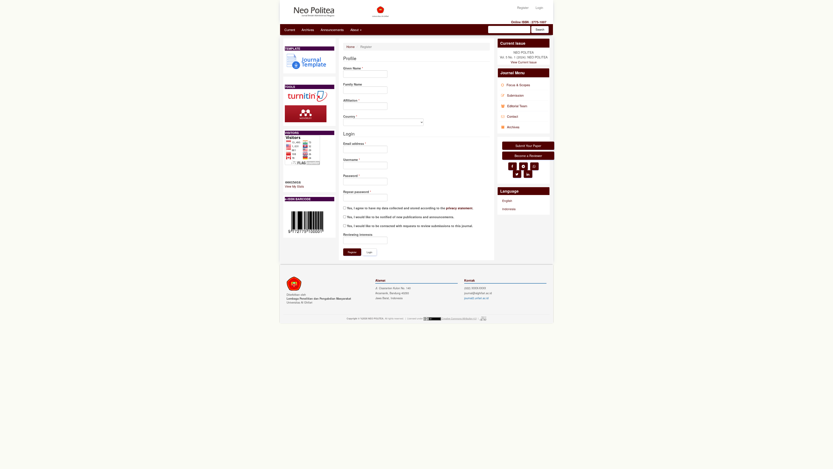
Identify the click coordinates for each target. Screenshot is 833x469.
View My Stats (294, 186)
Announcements (332, 29)
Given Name (359, 68)
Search (540, 29)
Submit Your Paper (528, 146)
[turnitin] (307, 96)
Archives (308, 29)
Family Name (352, 84)
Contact (512, 116)
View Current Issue (524, 62)
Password (358, 175)
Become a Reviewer (528, 156)
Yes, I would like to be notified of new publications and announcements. (400, 217)
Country (356, 116)
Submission (515, 95)
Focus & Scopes (518, 85)
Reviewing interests (357, 234)
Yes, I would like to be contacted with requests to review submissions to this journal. (409, 226)
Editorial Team (517, 106)
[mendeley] (305, 113)
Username (358, 159)
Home (350, 47)
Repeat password (363, 192)
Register (523, 7)
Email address (361, 143)
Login (539, 7)
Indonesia (509, 209)
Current (289, 29)
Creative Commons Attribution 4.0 (459, 318)
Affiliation (358, 100)
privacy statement (459, 208)
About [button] (354, 29)
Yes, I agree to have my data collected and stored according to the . (409, 208)
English (507, 200)
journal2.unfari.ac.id (476, 298)
